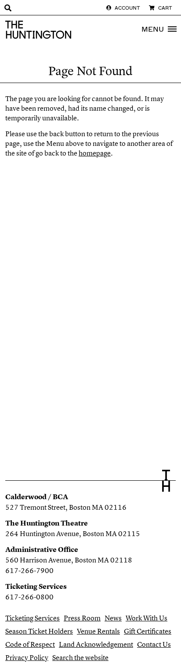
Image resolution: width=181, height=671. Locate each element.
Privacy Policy (26, 657)
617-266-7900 (29, 570)
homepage (95, 153)
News (113, 618)
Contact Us (154, 644)
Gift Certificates (147, 631)
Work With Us (146, 618)
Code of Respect (30, 644)
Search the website (80, 657)
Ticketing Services (32, 618)
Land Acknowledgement (96, 644)
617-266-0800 (29, 597)
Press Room (82, 618)
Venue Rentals (98, 631)
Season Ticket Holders (39, 631)
